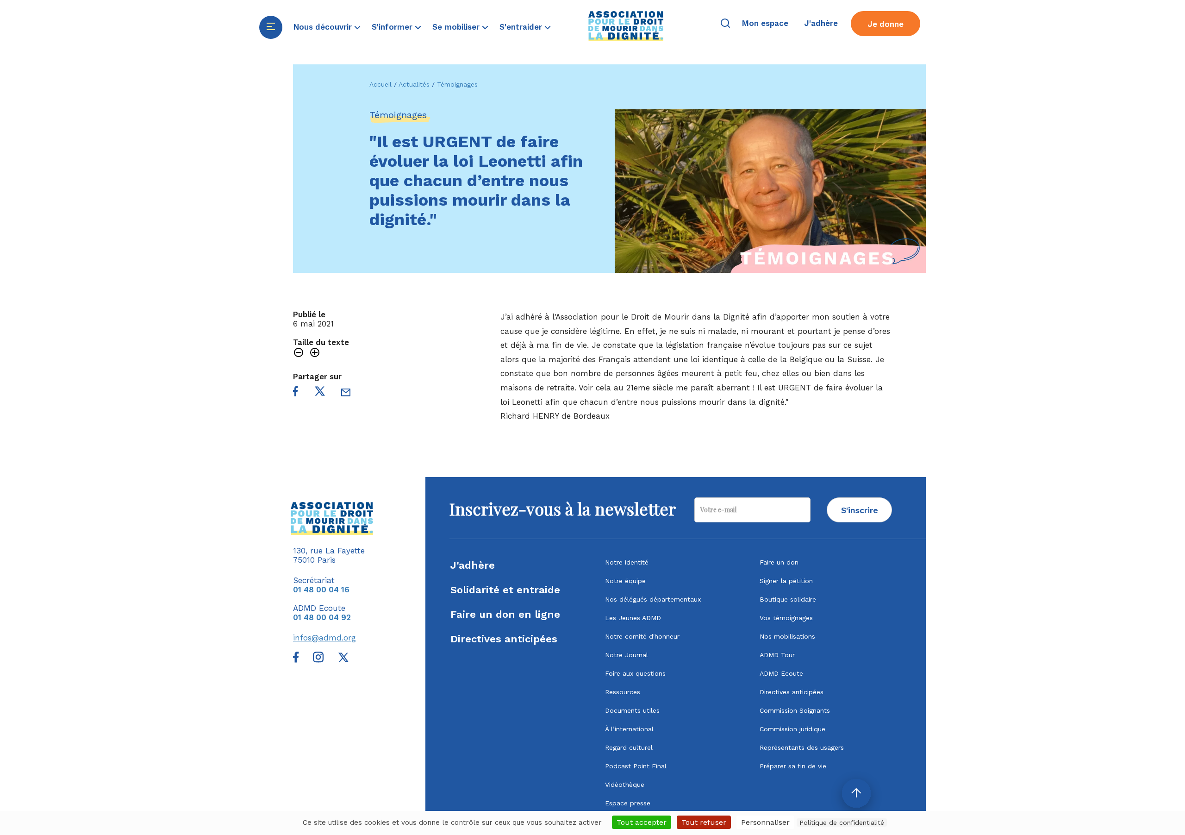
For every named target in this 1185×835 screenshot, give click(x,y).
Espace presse (627, 803)
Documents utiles (632, 710)
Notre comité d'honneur (642, 636)
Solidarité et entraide (505, 590)
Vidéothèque (624, 784)
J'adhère (472, 565)
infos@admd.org (324, 637)
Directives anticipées (503, 639)
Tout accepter (642, 822)
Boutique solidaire (788, 599)
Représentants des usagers (802, 747)
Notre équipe (625, 580)
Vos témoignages (786, 618)
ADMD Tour (777, 655)
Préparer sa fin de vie (793, 766)
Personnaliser (765, 822)
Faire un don (779, 562)
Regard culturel (629, 747)
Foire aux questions (635, 673)
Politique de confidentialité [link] (841, 822)
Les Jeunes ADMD (633, 618)
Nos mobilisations (787, 636)
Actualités (414, 84)
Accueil (380, 84)
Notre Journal (626, 655)
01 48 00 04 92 (322, 617)
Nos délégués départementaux (653, 599)
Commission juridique (792, 729)
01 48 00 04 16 (321, 589)
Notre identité (627, 562)
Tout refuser (703, 822)
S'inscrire (859, 510)
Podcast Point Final (636, 766)
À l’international (629, 729)
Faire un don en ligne (505, 614)
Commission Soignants (795, 710)
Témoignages (457, 84)
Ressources (622, 692)
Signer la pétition (786, 580)
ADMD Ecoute (781, 673)
